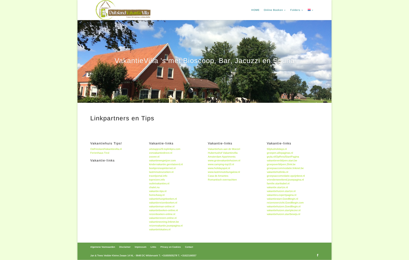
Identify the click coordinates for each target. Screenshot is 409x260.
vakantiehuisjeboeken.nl (163, 198)
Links (153, 247)
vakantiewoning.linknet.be (164, 221)
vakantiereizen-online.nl (163, 218)
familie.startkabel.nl (278, 183)
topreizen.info (157, 179)
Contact (189, 247)
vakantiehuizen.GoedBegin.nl (284, 206)
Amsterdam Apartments (221, 156)
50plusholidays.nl (277, 149)
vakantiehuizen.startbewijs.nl (283, 214)
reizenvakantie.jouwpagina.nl (166, 225)
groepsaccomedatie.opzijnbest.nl (286, 175)
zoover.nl (154, 156)
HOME (255, 10)
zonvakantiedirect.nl (160, 152)
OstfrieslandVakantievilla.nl (106, 149)
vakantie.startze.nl (277, 187)
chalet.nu (154, 187)
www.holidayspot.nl (219, 168)
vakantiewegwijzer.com (162, 160)
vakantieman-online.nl (161, 206)
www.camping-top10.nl (221, 164)
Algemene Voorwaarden (102, 247)
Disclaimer (125, 247)
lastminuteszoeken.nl (161, 172)
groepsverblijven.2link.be (281, 164)
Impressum (140, 247)
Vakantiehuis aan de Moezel (224, 149)
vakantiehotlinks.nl (277, 172)
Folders (295, 10)
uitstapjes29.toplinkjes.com (164, 149)
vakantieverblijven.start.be (282, 160)
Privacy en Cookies (170, 247)
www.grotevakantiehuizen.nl (224, 160)
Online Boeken (273, 10)
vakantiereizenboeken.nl (163, 202)
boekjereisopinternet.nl (162, 168)
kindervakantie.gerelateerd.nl (166, 164)
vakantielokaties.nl (159, 229)
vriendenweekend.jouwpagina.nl (285, 179)
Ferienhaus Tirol (99, 152)
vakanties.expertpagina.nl (281, 195)
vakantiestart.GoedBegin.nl (282, 198)
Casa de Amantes (218, 175)
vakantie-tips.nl (157, 191)
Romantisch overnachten (222, 179)
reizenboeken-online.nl (162, 214)
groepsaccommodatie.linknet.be (285, 168)
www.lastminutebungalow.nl (224, 172)
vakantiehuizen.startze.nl (281, 191)
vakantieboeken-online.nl (163, 210)
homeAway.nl (157, 195)
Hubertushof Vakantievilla (223, 152)
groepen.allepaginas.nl (280, 152)
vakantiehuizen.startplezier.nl (284, 210)
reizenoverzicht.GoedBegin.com (285, 202)
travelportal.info (158, 175)
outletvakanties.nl (159, 183)
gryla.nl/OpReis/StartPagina (283, 156)
